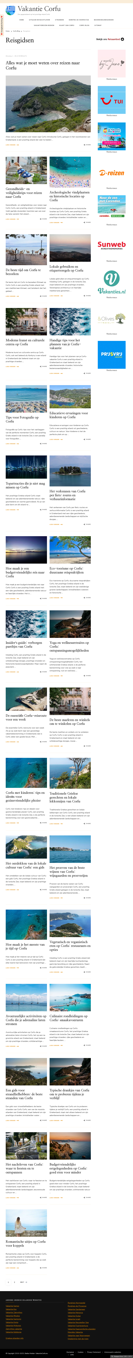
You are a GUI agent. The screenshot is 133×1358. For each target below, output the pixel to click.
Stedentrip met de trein (78, 1339)
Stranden (59, 20)
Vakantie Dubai (74, 1316)
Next (22, 1282)
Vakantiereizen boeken (44, 25)
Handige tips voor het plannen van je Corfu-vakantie (65, 344)
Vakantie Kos (11, 1309)
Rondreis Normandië (76, 1303)
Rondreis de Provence (77, 1306)
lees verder (10, 145)
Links (72, 1355)
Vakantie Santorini (13, 1319)
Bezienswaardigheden (104, 20)
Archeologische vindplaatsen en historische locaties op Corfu (70, 196)
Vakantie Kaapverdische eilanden (81, 1329)
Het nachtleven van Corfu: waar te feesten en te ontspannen (24, 1168)
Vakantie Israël (74, 1319)
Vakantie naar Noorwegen (79, 1335)
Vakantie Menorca (75, 1312)
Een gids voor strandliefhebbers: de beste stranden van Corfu (24, 1094)
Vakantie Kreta (12, 1322)
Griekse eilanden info (14, 1338)
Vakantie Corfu (39, 9)
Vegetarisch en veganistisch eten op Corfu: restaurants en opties (70, 946)
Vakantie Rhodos (13, 1316)
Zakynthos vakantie (14, 1329)
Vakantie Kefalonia (13, 1332)
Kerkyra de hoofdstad (79, 20)
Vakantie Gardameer (76, 1309)
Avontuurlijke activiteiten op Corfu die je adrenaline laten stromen (26, 1020)
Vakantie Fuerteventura (78, 1325)
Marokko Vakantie (75, 1332)
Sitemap (98, 25)
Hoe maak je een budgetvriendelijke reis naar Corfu (25, 572)
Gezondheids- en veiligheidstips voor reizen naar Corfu (24, 192)
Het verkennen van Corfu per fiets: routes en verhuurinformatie (67, 495)
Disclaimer (70, 1352)
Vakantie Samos (12, 1306)
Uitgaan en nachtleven (39, 20)
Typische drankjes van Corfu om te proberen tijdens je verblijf (69, 1094)
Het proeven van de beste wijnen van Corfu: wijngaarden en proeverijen (69, 871)
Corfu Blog (84, 25)
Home (21, 20)
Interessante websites (112, 1352)
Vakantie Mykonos (13, 1325)
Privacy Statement (94, 1352)
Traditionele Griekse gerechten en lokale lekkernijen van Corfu (65, 797)
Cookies (80, 1352)
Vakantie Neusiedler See (78, 1322)
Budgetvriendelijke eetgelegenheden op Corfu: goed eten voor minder (68, 1168)
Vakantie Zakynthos (14, 1312)
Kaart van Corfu (66, 25)
